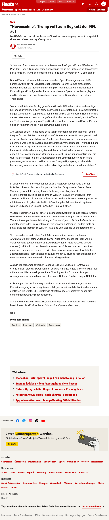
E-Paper (42, 2)
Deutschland (34, 461)
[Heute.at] (8, 4)
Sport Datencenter (10, 483)
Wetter (85, 461)
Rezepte (43, 483)
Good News (27, 325)
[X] (24, 420)
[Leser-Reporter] (83, 3)
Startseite (4, 14)
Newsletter (97, 461)
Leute (12, 472)
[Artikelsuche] (90, 3)
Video (92, 9)
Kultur (21, 472)
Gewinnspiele (30, 483)
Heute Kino (70, 472)
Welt (23, 14)
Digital (30, 472)
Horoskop (41, 472)
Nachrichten (15, 14)
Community (47, 9)
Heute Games (55, 472)
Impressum (6, 515)
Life (38, 9)
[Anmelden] (96, 3)
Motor (101, 483)
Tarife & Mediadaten (23, 515)
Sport (18, 9)
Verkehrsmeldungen (85, 483)
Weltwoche (40, 325)
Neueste (101, 9)
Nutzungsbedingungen (75, 515)
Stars (4, 472)
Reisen (4, 487)
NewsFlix (70, 2)
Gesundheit (56, 483)
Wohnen (68, 483)
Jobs (60, 2)
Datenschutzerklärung (52, 515)
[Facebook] (17, 420)
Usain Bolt (15, 325)
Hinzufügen (90, 174)
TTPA (37, 515)
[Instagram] (30, 420)
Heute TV (83, 472)
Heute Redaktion (27, 44)
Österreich (7, 9)
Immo (52, 2)
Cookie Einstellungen (97, 515)
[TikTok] (36, 420)
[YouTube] (43, 420)
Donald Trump (54, 325)
